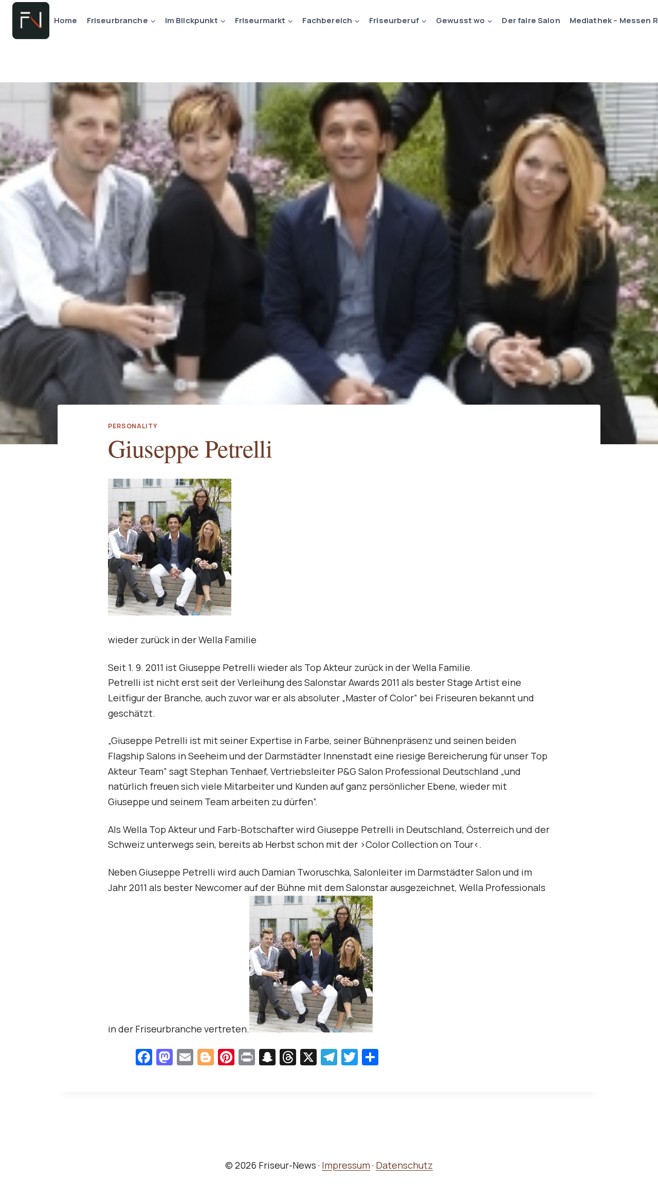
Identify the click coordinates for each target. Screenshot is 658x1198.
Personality (133, 426)
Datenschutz (404, 1165)
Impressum (346, 1165)
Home (66, 20)
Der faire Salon (531, 20)
